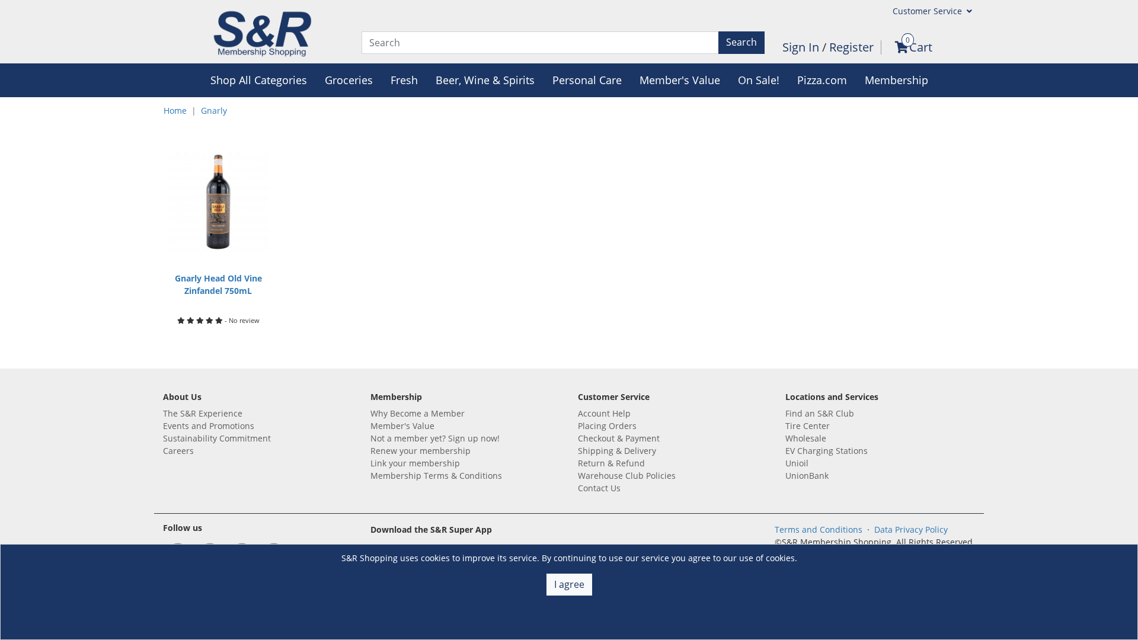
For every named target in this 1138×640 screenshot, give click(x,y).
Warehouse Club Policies (627, 475)
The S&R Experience (202, 413)
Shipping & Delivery (617, 450)
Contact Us (599, 488)
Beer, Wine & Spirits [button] (485, 80)
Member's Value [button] (680, 80)
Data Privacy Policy (911, 529)
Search (741, 42)
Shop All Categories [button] (258, 80)
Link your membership (415, 463)
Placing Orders (607, 425)
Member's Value (402, 425)
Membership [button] (896, 80)
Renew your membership (420, 450)
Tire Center (807, 425)
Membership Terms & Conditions (436, 475)
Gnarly (214, 110)
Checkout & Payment (619, 438)
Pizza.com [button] (822, 80)
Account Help (604, 413)
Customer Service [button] (928, 11)
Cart (920, 47)
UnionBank (807, 475)
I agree (569, 584)
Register (851, 47)
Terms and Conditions (818, 529)
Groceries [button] (349, 80)
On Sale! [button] (758, 80)
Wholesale (805, 438)
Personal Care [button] (587, 80)
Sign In (802, 47)
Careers (178, 450)
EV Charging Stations (826, 450)
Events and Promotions (208, 425)
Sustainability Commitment (217, 438)
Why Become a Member (417, 413)
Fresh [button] (404, 80)
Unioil (796, 463)
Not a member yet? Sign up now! (435, 438)
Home (175, 110)
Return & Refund (611, 463)
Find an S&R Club (819, 413)
